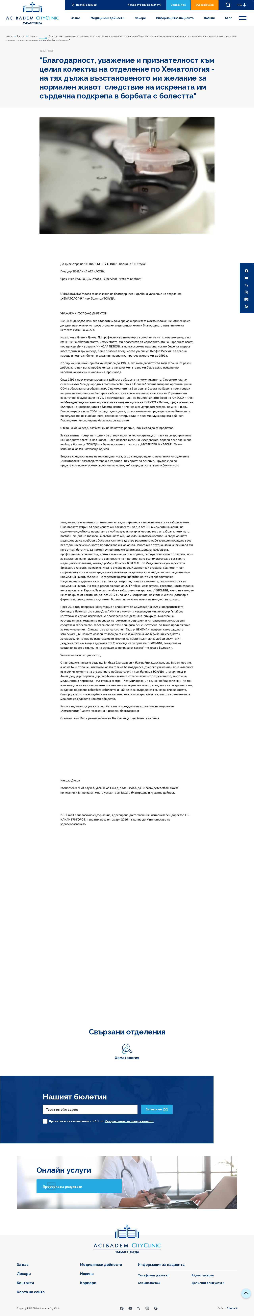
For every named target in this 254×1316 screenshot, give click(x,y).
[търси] (228, 5)
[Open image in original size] (32, 13)
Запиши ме (154, 1109)
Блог (228, 18)
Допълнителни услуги (207, 1282)
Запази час (178, 4)
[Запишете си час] (147, 1308)
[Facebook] (122, 1308)
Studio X (232, 1308)
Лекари (140, 18)
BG (240, 5)
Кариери (88, 1283)
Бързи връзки (204, 4)
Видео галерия (202, 1275)
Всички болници (86, 5)
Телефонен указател (153, 1275)
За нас (75, 18)
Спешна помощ (149, 1282)
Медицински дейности (107, 18)
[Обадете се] (139, 1308)
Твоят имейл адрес (62, 1110)
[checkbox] (98, 1120)
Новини (209, 18)
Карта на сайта (31, 1292)
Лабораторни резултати (144, 4)
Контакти (25, 1283)
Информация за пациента (175, 18)
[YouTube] (130, 1308)
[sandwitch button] (242, 17)
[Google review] (156, 1308)
